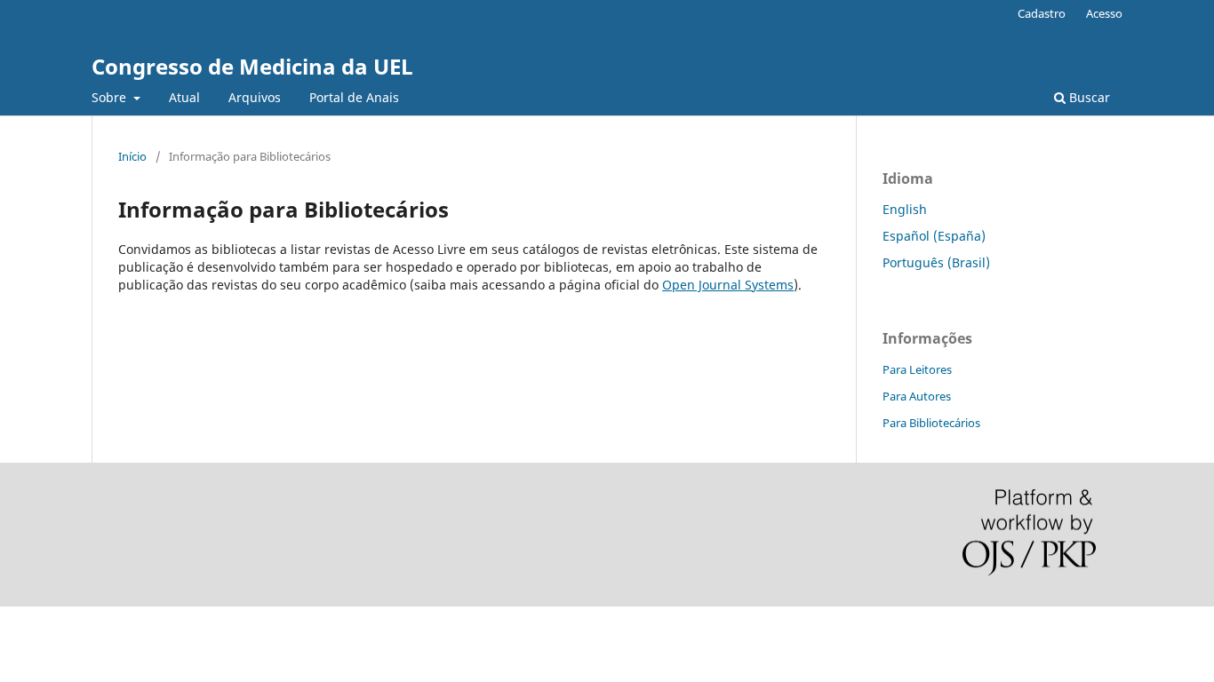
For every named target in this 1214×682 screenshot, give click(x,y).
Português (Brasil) (936, 262)
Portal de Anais (354, 97)
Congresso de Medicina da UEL (252, 66)
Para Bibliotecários (931, 423)
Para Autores (917, 396)
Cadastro (1042, 13)
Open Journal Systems (728, 284)
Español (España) (934, 235)
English (905, 209)
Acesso (1104, 13)
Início (132, 156)
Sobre (111, 97)
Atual (184, 97)
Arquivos (254, 97)
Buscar (1088, 97)
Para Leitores (917, 369)
